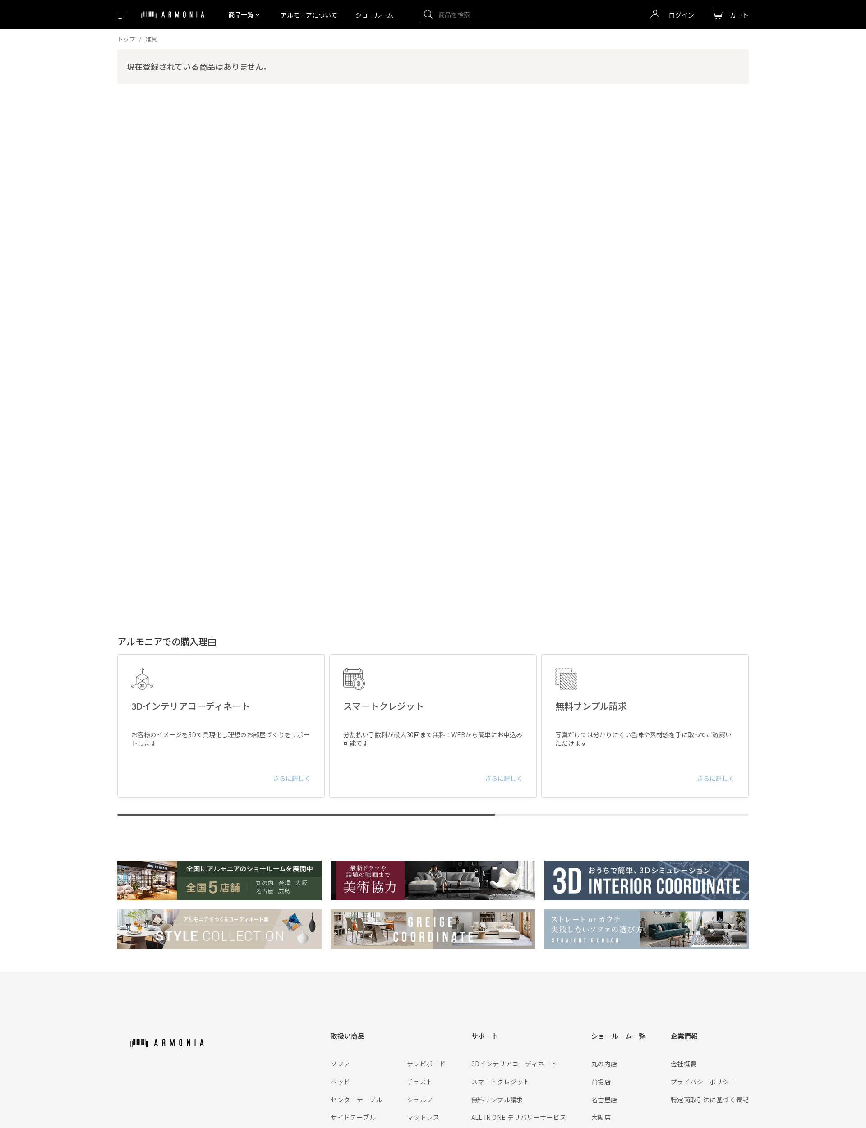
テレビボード (426, 1063)
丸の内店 (604, 1063)
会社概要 (684, 1063)
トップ (126, 39)
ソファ (340, 1063)
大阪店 (601, 1117)
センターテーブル (356, 1099)
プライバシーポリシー (703, 1081)
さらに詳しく (292, 778)
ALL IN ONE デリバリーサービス (518, 1117)
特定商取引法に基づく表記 (710, 1099)
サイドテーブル (353, 1117)
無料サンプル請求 (497, 1099)
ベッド (340, 1081)
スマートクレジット (500, 1081)
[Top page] (173, 20)
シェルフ (420, 1099)
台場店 (601, 1081)
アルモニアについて (309, 14)
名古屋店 (604, 1099)
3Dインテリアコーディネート (514, 1063)
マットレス (423, 1117)
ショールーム (374, 14)
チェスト (420, 1081)
